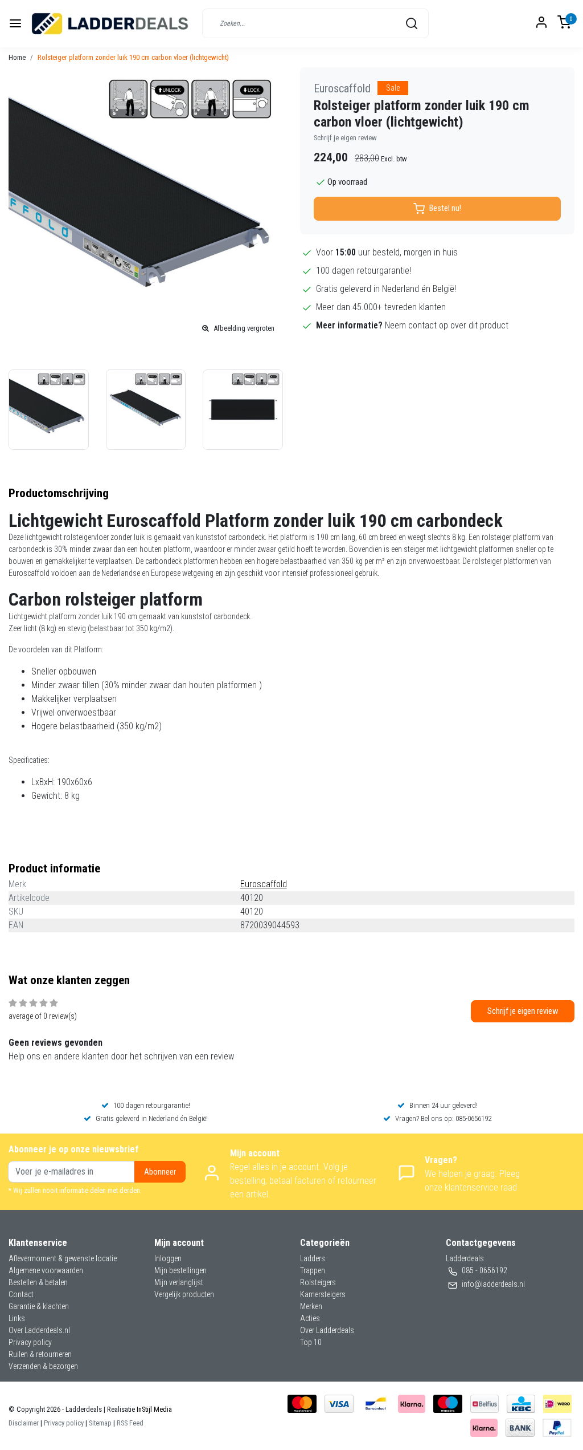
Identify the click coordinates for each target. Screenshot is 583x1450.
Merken (311, 1306)
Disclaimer (24, 1423)
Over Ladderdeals (327, 1330)
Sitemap (100, 1423)
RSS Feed (130, 1423)
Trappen (312, 1270)
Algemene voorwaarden (46, 1270)
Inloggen (168, 1258)
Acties (310, 1318)
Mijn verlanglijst (178, 1282)
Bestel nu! (445, 208)
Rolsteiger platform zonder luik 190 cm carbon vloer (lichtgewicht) (133, 57)
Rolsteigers (318, 1282)
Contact (21, 1294)
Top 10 (311, 1342)
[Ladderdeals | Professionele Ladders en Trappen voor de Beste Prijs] (110, 24)
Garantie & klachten (39, 1306)
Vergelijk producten (184, 1294)
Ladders (312, 1258)
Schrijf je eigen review (345, 137)
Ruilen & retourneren (40, 1354)
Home (17, 57)
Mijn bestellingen (180, 1270)
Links (17, 1318)
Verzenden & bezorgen (43, 1366)
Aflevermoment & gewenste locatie (63, 1258)
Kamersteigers (323, 1294)
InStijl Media (153, 1409)
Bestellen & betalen (38, 1282)
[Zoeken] (411, 23)
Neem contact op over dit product (446, 325)
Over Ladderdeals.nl (39, 1330)
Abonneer (160, 1172)
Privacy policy (30, 1342)
